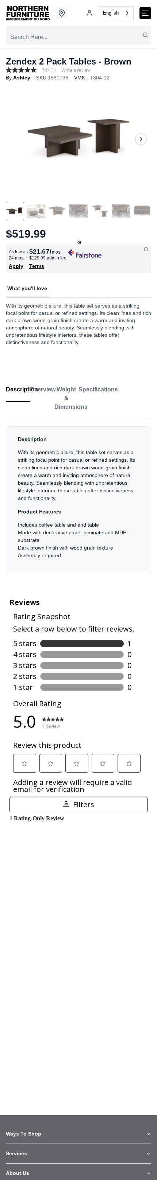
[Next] (141, 139)
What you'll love (27, 288)
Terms (36, 266)
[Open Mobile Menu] (145, 13)
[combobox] (116, 13)
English (111, 13)
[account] (89, 13)
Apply (16, 266)
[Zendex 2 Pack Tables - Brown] (78, 139)
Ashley (21, 78)
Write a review (76, 70)
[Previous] (16, 139)
